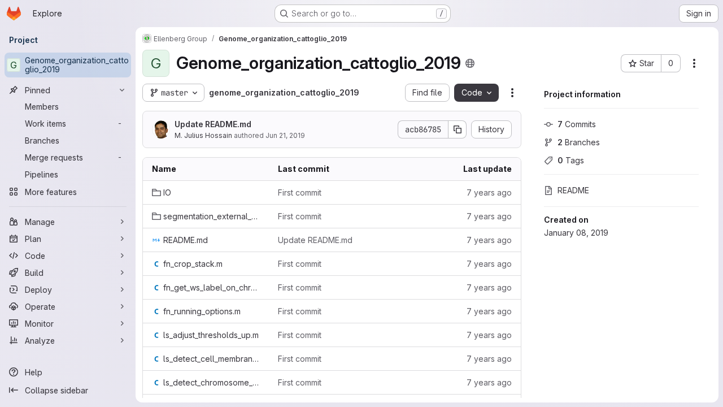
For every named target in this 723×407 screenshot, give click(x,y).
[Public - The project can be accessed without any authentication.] (469, 63)
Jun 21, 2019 (285, 135)
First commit (299, 192)
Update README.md (213, 124)
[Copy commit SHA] (457, 129)
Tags (571, 160)
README (573, 190)
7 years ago (489, 192)
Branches (579, 142)
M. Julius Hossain (203, 135)
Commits (577, 124)
